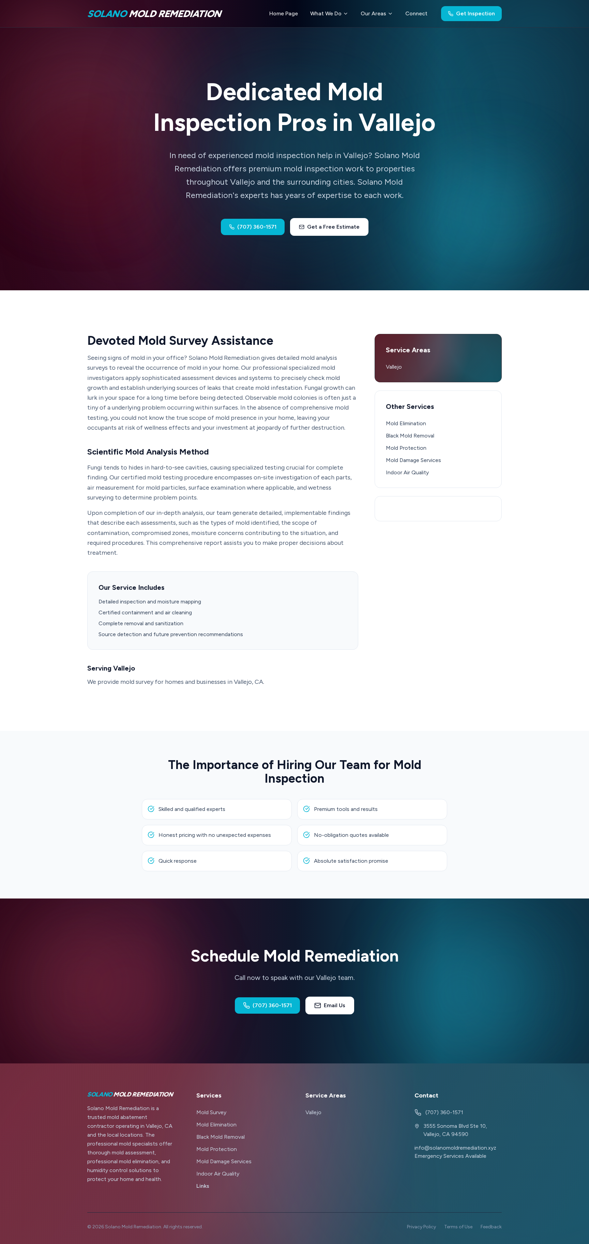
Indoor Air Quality (407, 472)
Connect (416, 13)
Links (202, 1186)
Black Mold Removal (410, 435)
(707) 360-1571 (256, 227)
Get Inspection (475, 13)
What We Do (326, 13)
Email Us (334, 1005)
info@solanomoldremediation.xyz (455, 1148)
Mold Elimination (406, 423)
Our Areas (373, 13)
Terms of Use (458, 1227)
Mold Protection (406, 448)
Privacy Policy (421, 1227)
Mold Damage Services (413, 460)
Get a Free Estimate (333, 227)
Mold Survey (211, 1112)
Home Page (283, 13)
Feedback (491, 1227)
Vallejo (394, 367)
